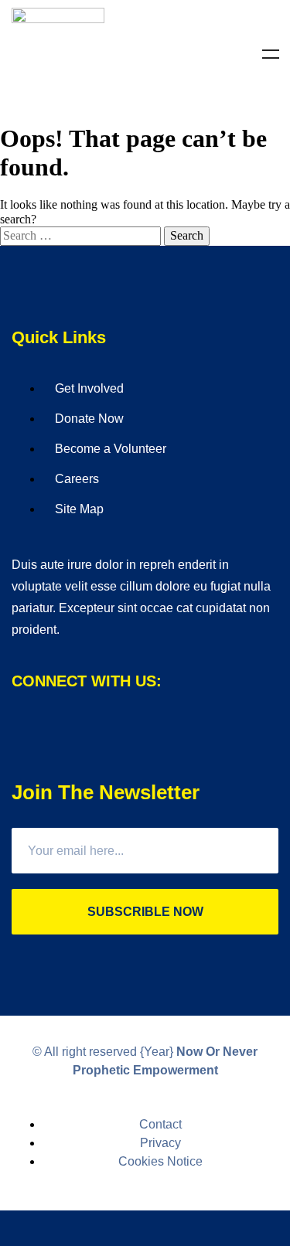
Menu (270, 54)
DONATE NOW (145, 1228)
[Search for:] (82, 235)
